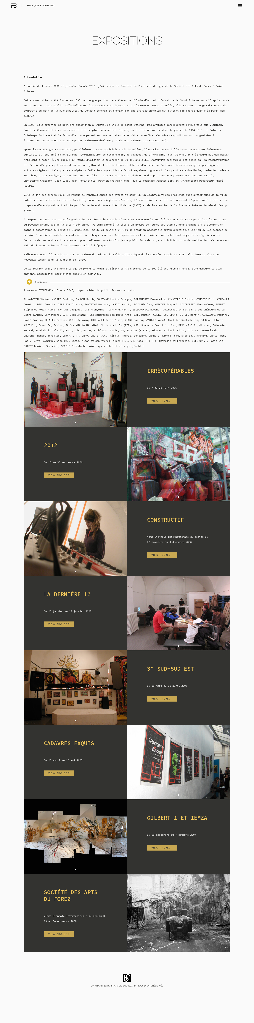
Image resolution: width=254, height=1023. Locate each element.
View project (162, 400)
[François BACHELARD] (14, 5)
